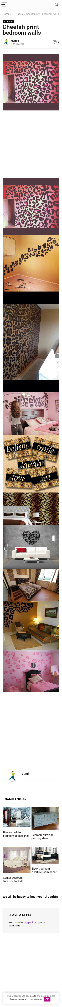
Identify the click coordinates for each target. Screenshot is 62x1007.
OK (47, 999)
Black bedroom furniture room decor (44, 870)
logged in (29, 922)
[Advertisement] (31, 146)
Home (6, 14)
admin (15, 40)
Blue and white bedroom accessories (16, 834)
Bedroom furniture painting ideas (43, 836)
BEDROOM (18, 14)
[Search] (57, 4)
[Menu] (4, 4)
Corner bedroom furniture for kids (13, 879)
